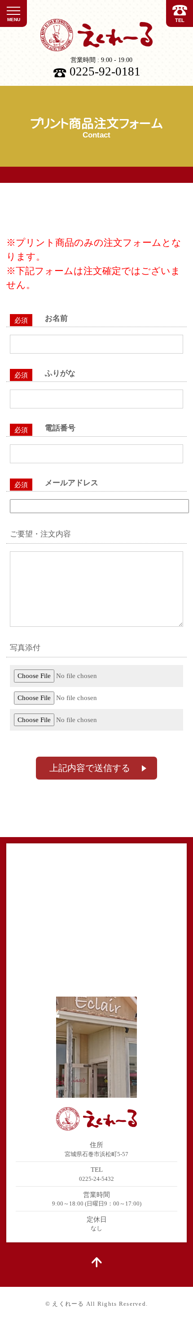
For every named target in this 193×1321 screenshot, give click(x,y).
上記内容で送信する (89, 768)
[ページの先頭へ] (96, 1262)
